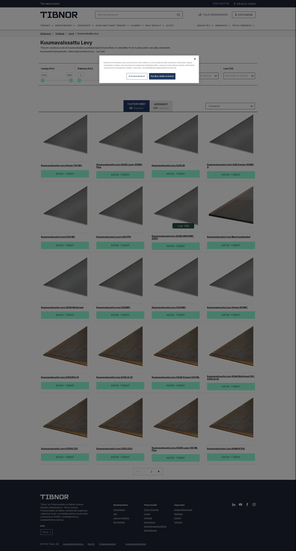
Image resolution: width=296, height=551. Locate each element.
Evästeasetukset (137, 76)
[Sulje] (194, 58)
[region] (149, 69)
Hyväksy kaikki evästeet (162, 76)
